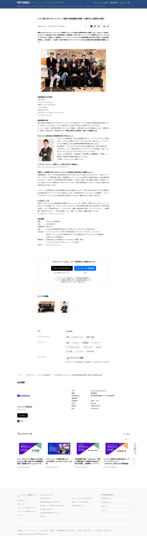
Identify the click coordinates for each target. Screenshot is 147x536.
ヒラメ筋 (69, 351)
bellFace (98, 347)
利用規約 (52, 530)
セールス (76, 343)
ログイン (123, 3)
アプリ (42, 6)
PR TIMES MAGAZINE (46, 509)
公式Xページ (104, 506)
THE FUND (90, 351)
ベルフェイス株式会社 (44, 375)
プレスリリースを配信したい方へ (27, 511)
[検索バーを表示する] (128, 2)
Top (18, 6)
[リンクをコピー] (107, 26)
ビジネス (89, 6)
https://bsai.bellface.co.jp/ (99, 390)
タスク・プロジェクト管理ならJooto (81, 498)
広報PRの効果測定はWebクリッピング (50, 513)
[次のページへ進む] (135, 449)
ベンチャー (96, 343)
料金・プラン (21, 504)
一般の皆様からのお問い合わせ (102, 530)
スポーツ (103, 6)
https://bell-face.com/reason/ (57, 213)
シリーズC (79, 351)
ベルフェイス (87, 347)
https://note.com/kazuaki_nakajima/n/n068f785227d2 (53, 167)
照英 (67, 343)
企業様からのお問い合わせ (85, 530)
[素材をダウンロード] (104, 26)
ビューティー (58, 6)
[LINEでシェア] (98, 26)
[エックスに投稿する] (91, 26)
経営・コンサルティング (74, 337)
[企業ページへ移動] (23, 396)
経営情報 (69, 331)
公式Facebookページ (107, 498)
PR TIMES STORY (45, 498)
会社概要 (20, 530)
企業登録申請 (114, 3)
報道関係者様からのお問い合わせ (66, 530)
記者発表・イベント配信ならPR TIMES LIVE (52, 505)
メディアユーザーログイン (62, 268)
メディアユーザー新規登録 (85, 268)
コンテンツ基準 (43, 530)
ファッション (68, 6)
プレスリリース (29, 375)
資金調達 (85, 343)
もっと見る (126, 434)
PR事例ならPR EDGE (77, 505)
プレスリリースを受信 (101, 3)
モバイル (35, 6)
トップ (20, 375)
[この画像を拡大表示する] (46, 307)
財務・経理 (90, 337)
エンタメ (49, 6)
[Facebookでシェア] (95, 26)
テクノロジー (26, 6)
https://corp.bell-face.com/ (53, 245)
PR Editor (42, 516)
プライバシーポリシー (31, 530)
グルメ (96, 6)
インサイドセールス (73, 347)
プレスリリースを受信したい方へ (27, 508)
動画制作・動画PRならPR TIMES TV (49, 502)
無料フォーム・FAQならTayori (80, 502)
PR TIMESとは (21, 500)
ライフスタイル (79, 6)
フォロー (23, 415)
